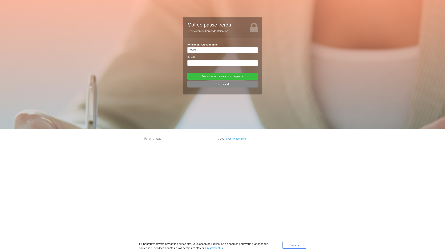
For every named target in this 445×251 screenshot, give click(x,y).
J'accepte (294, 245)
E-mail (191, 57)
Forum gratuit (152, 138)
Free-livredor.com (236, 138)
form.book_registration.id (202, 44)
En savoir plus (214, 248)
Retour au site (222, 84)
